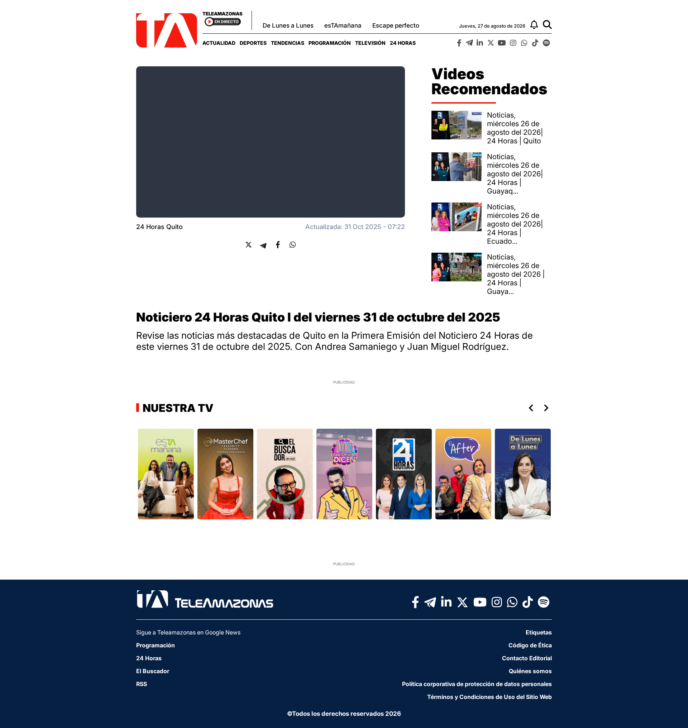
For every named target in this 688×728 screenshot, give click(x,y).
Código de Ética (530, 645)
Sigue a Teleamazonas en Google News (188, 632)
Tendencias (287, 43)
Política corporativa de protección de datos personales (477, 683)
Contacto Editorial (527, 658)
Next (547, 408)
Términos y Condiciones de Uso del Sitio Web (489, 696)
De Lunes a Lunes (288, 25)
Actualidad (218, 43)
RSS (141, 683)
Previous (529, 408)
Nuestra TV (177, 407)
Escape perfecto (395, 25)
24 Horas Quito (159, 226)
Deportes (253, 43)
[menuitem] (218, 43)
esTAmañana (343, 25)
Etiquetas (539, 632)
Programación (330, 43)
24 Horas (403, 43)
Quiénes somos (530, 671)
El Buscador (152, 671)
